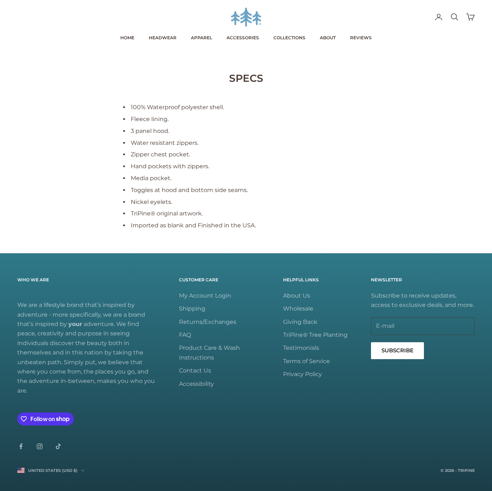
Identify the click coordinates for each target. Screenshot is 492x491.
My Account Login (205, 295)
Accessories (243, 37)
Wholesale (298, 308)
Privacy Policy (302, 374)
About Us (296, 295)
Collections (289, 37)
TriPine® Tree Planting (315, 334)
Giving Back (300, 321)
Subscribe (397, 350)
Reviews (361, 37)
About (328, 37)
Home (127, 37)
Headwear (162, 37)
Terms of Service (306, 361)
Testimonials (301, 347)
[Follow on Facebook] (20, 446)
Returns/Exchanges (207, 321)
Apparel (201, 37)
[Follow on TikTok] (58, 446)
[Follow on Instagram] (39, 446)
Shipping (192, 308)
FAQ (185, 334)
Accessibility (196, 383)
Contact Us (195, 370)
